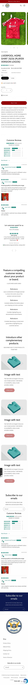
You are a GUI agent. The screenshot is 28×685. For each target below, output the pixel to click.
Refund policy (23, 675)
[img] (4, 165)
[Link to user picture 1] (5, 197)
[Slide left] (10, 48)
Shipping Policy (7, 650)
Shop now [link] (9, 390)
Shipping (9, 72)
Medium (6, 79)
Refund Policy (6, 646)
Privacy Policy (7, 643)
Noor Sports (7, 675)
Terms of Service (7, 657)
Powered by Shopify (15, 675)
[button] (3, 5)
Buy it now (14, 103)
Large (13, 79)
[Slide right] (17, 48)
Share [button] (4, 134)
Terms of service (14, 677)
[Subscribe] (23, 509)
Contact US (6, 653)
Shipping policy (22, 677)
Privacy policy (6, 677)
